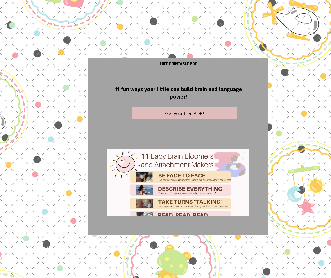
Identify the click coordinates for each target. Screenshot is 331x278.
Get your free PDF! (184, 113)
